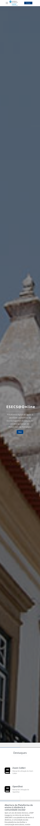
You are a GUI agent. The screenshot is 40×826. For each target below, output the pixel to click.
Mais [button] (20, 432)
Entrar (28, 3)
